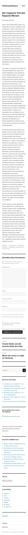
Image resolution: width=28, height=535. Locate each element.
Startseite (4, 523)
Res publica (4, 247)
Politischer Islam (6, 248)
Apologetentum (12, 247)
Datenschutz (5, 516)
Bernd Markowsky (8, 448)
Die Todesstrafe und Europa (10, 446)
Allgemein (6, 493)
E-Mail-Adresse (7, 298)
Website (4, 306)
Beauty (5, 496)
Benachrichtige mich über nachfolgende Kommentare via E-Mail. (11, 323)
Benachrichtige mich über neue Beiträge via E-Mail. (13, 329)
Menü (23, 5)
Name (4, 291)
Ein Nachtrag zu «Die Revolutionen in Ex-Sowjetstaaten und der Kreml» (14, 466)
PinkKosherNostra (10, 5)
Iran (23, 247)
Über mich (5, 527)
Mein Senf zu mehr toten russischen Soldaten (15, 401)
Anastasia (4, 245)
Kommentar (6, 267)
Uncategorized (7, 506)
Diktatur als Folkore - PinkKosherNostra (14, 443)
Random (6, 502)
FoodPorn (6, 498)
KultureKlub (20, 245)
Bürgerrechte (19, 247)
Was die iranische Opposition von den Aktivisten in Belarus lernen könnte (14, 450)
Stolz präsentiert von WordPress (17, 532)
